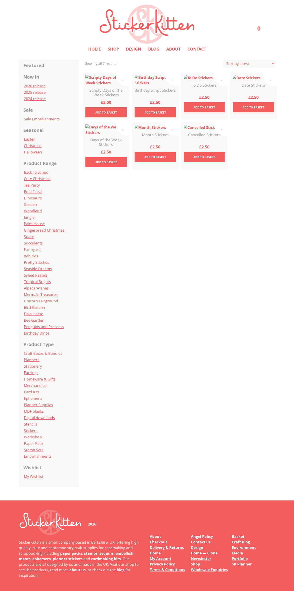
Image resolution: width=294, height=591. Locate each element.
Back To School (36, 172)
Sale (28, 110)
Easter (29, 139)
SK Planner (242, 564)
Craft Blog (241, 542)
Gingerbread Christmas (44, 230)
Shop (113, 49)
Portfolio (240, 558)
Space (29, 236)
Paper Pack (33, 443)
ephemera (41, 558)
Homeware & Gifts (40, 379)
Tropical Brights (37, 281)
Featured (33, 65)
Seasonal (33, 130)
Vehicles (31, 256)
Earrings (31, 372)
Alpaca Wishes (36, 288)
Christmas (33, 145)
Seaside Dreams (38, 268)
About (173, 49)
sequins (106, 553)
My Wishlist (33, 476)
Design (133, 49)
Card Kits (32, 392)
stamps (91, 553)
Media (237, 553)
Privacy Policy (162, 564)
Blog (153, 49)
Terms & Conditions (167, 569)
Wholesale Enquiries (209, 569)
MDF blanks (34, 411)
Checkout (158, 542)
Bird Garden (34, 307)
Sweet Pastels (36, 275)
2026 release (35, 85)
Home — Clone (204, 553)
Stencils (30, 424)
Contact (196, 49)
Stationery (33, 366)
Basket (238, 536)
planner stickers (67, 558)
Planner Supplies (38, 404)
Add (106, 112)
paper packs (71, 553)
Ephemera (33, 398)
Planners (31, 359)
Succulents (33, 243)
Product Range (40, 163)
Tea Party (32, 185)
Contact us (201, 542)
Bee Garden (34, 320)
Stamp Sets (33, 449)
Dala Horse (33, 313)
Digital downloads (39, 417)
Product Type (38, 344)
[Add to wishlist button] (123, 79)
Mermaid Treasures (41, 294)
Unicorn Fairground (41, 301)
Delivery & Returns (167, 547)
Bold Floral (33, 191)
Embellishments (38, 456)
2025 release (35, 92)
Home (94, 49)
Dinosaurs (33, 198)
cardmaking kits (106, 558)
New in (31, 77)
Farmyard (32, 249)
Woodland (33, 210)
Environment (244, 547)
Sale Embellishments (42, 119)
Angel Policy (202, 536)
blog (120, 569)
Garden (30, 204)
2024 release (35, 98)
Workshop (33, 437)
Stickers (30, 430)
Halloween (33, 152)
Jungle (29, 217)
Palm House (34, 223)
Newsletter (201, 558)
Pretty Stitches (36, 262)
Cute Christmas (37, 178)
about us (77, 569)
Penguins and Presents (44, 326)
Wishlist (32, 467)
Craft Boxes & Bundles (43, 353)
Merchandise (35, 385)
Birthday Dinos (37, 333)
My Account (160, 558)
